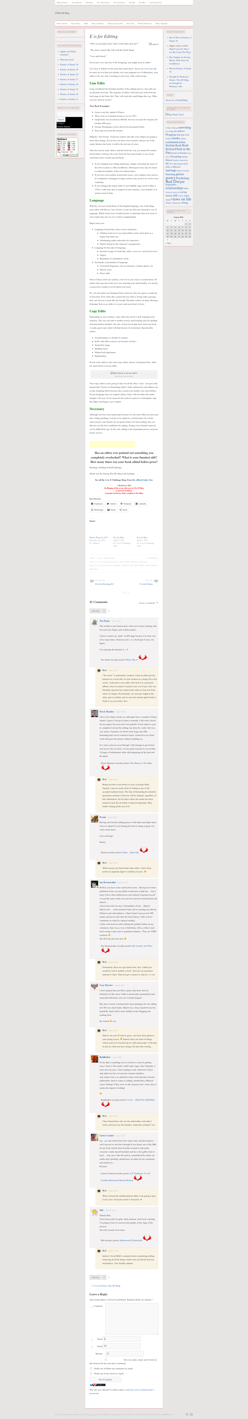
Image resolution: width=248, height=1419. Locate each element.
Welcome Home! (62, 2)
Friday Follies (75, 23)
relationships (174, 188)
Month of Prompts (183, 171)
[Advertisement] (112, 444)
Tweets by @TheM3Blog (177, 100)
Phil (101, 1210)
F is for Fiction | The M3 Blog (107, 1285)
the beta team (147, 68)
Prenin (103, 817)
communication (175, 142)
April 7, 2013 (120, 1136)
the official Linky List (142, 479)
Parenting (171, 174)
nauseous (137, 251)
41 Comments (152, 558)
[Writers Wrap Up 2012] (100, 530)
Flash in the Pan (62, 23)
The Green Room (119, 2)
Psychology (182, 178)
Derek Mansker (107, 711)
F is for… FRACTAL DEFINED (140, 1099)
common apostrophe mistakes (123, 341)
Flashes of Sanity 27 (69, 79)
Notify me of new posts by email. (109, 1373)
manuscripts (151, 565)
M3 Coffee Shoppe (176, 164)
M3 (167, 163)
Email (96, 1347)
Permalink (109, 558)
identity (176, 160)
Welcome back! (67, 59)
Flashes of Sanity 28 (69, 74)
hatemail (185, 157)
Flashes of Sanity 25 (69, 89)
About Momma (77, 2)
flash (178, 145)
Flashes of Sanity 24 (69, 94)
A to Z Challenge (104, 565)
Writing (143, 562)
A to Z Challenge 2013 (108, 562)
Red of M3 (174, 37)
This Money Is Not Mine (141, 763)
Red (104, 670)
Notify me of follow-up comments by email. (113, 1368)
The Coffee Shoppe (103, 2)
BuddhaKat (105, 1057)
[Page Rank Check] (175, 114)
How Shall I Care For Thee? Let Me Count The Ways (180, 48)
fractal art (175, 152)
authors (181, 131)
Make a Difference (173, 166)
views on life (181, 199)
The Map (132, 2)
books (117, 565)
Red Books (89, 2)
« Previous (95, 611)
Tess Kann (104, 620)
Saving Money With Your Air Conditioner (179, 60)
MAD (86, 23)
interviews (184, 160)
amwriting (184, 127)
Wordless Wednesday (145, 23)
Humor (169, 160)
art (175, 131)
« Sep (168, 243)
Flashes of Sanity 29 (69, 69)
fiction (170, 145)
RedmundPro (171, 184)
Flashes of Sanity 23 (69, 99)
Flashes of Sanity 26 (69, 84)
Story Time (130, 23)
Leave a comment (147, 602)
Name (96, 1339)
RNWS (186, 188)
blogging (171, 134)
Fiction (134, 562)
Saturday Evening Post (115, 23)
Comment (96, 1306)
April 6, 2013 (112, 817)
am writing (169, 131)
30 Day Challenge (172, 128)
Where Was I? (132, 659)
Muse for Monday (98, 23)
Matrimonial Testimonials (131, 1240)
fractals (183, 152)
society (180, 196)
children (183, 138)
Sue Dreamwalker (108, 882)
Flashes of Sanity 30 (69, 64)
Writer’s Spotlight (161, 23)
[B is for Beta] (147, 530)
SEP (175, 195)
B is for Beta (142, 537)
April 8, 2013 (113, 670)
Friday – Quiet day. (130, 852)
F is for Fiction (146, 583)
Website (98, 1353)
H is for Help (118, 537)
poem (180, 174)
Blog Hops (125, 562)
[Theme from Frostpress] (191, 1414)
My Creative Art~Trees (142, 945)
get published (137, 565)
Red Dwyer (175, 181)
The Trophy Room (156, 2)
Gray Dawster (106, 985)
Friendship (175, 156)
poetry (170, 177)
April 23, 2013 (114, 1251)
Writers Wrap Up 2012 (99, 537)
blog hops (181, 134)
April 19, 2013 (111, 1210)
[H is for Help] (123, 530)
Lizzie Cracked (107, 1135)
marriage (171, 170)
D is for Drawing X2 (104, 583)
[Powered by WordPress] (187, 1414)
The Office (142, 2)
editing (125, 565)
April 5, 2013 (116, 621)
